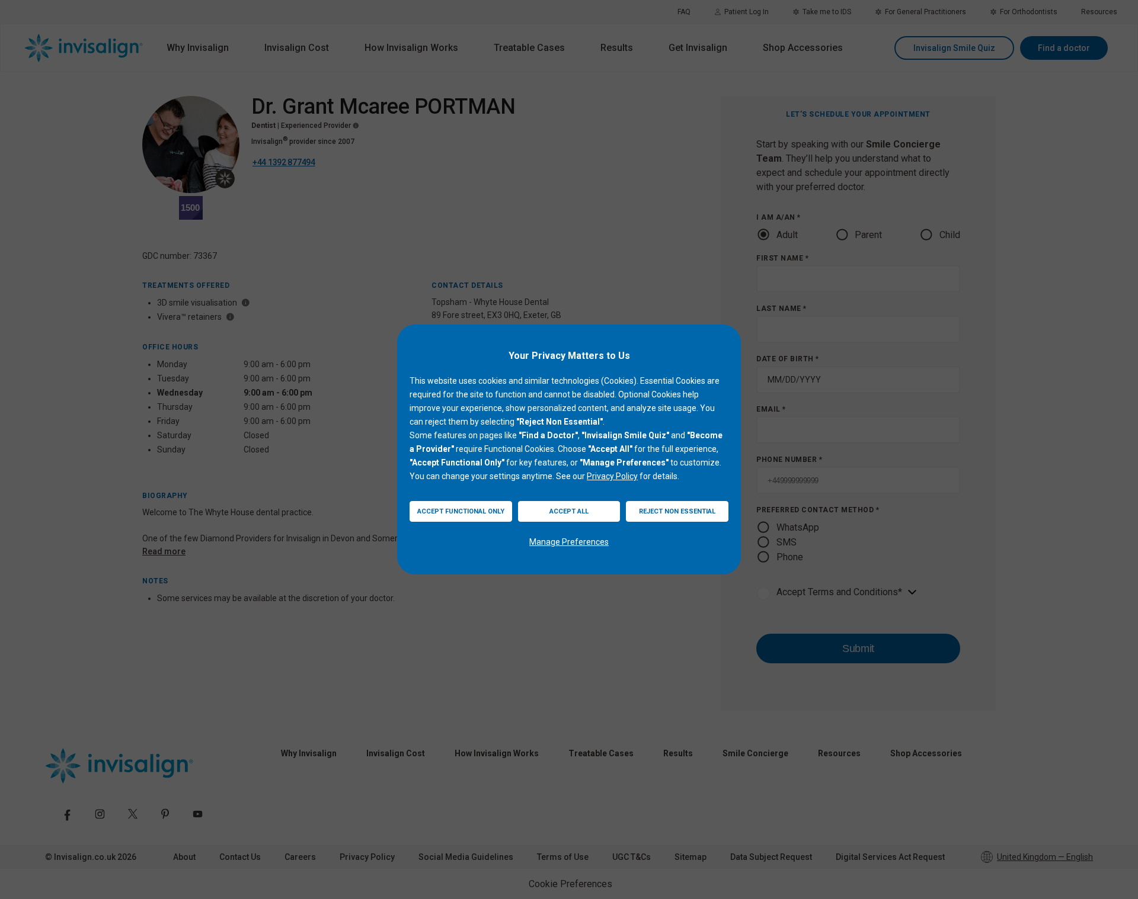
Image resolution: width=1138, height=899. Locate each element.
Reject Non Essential (677, 511)
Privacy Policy (612, 476)
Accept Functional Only (460, 511)
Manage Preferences (569, 542)
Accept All (569, 511)
